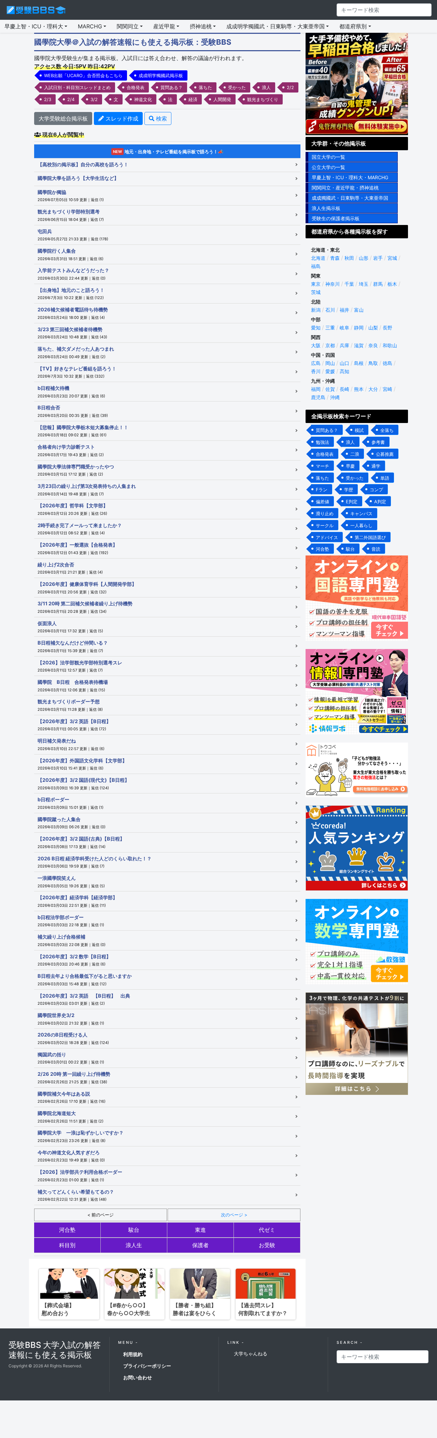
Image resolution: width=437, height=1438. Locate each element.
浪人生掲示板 (326, 208)
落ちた (205, 87)
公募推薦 (385, 454)
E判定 (351, 501)
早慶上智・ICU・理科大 (33, 26)
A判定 (380, 501)
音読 (375, 549)
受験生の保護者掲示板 (336, 218)
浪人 (266, 87)
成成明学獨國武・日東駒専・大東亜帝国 (275, 26)
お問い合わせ (137, 1377)
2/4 (70, 99)
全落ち (387, 430)
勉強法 (322, 442)
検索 (160, 118)
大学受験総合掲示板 (63, 118)
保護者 (200, 1245)
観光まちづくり (262, 99)
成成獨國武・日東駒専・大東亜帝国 (350, 198)
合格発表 (135, 87)
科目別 (67, 1245)
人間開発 (222, 99)
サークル (325, 525)
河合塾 (67, 1229)
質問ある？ (171, 87)
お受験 (267, 1245)
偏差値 (322, 501)
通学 (375, 466)
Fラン (321, 489)
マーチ (322, 466)
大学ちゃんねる (250, 1353)
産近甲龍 (164, 26)
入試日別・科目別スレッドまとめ (77, 87)
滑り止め (325, 513)
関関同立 (128, 26)
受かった (237, 87)
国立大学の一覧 (328, 157)
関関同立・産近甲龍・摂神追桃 (345, 188)
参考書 (378, 442)
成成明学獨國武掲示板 (161, 75)
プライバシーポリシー (147, 1366)
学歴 (348, 489)
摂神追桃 (201, 26)
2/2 (290, 87)
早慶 (350, 466)
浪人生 (134, 1245)
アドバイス (327, 537)
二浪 (354, 454)
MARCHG (90, 26)
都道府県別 (353, 26)
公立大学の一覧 (328, 167)
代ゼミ (267, 1229)
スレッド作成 (121, 118)
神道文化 (143, 99)
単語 (384, 478)
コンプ (376, 489)
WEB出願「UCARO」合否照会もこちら (83, 75)
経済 (192, 99)
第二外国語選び (370, 537)
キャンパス (361, 513)
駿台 (133, 1229)
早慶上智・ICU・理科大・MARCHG (350, 177)
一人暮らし (361, 525)
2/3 (47, 99)
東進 (200, 1229)
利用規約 (132, 1354)
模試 (359, 430)
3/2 (94, 99)
